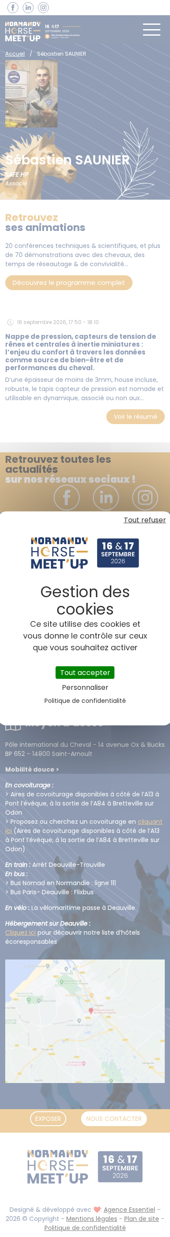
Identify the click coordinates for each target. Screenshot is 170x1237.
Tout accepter (85, 673)
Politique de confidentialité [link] (85, 700)
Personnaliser (85, 687)
